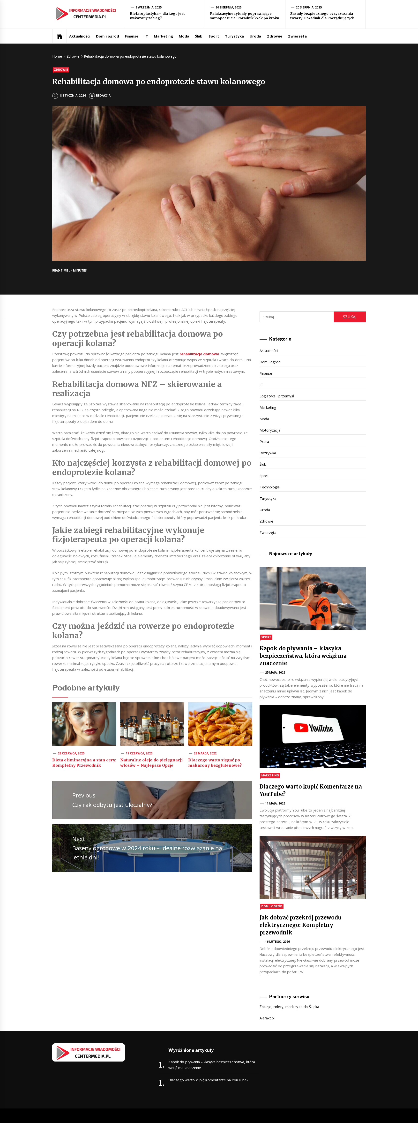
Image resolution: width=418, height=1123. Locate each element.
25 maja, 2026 (275, 672)
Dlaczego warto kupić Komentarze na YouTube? (208, 1079)
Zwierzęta (297, 36)
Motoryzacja (270, 430)
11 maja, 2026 (275, 803)
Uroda (255, 36)
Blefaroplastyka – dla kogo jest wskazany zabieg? (157, 16)
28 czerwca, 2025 (71, 753)
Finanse (131, 36)
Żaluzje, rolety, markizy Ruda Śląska (289, 1006)
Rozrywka (268, 452)
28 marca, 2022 (205, 753)
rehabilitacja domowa (199, 353)
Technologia (270, 487)
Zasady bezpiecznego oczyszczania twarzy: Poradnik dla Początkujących (322, 16)
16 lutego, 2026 (277, 942)
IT (146, 36)
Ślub (198, 36)
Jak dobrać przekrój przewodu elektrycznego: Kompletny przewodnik (300, 925)
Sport (214, 36)
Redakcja (103, 95)
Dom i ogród (107, 36)
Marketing (163, 36)
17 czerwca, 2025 (139, 753)
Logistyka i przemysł (277, 396)
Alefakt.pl (267, 1018)
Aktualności (79, 36)
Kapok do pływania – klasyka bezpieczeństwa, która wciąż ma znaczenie (303, 656)
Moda (184, 36)
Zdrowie (274, 36)
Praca (264, 441)
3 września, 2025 (148, 7)
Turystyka (234, 36)
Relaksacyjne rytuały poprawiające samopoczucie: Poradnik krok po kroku (244, 16)
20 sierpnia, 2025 (229, 7)
